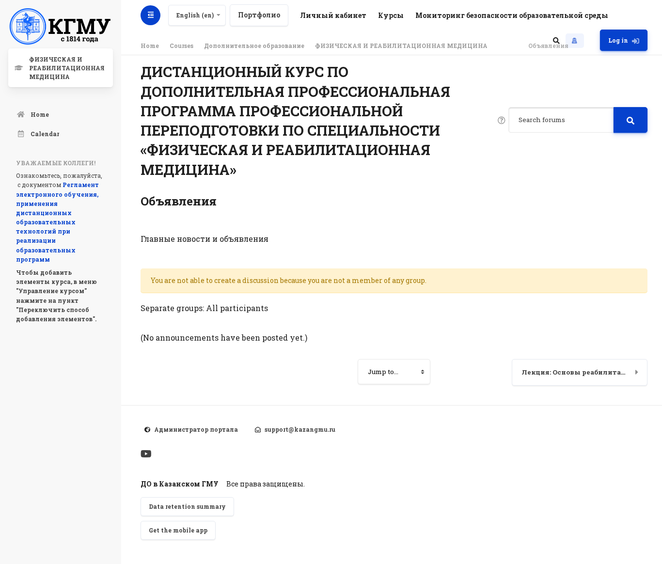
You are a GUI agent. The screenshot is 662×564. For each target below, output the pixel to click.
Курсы (391, 15)
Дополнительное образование (254, 45)
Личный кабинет (333, 15)
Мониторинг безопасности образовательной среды (511, 15)
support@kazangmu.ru (300, 429)
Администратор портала (196, 429)
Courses (181, 45)
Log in (618, 40)
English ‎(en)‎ (195, 15)
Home (150, 45)
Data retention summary (187, 506)
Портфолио (259, 14)
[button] (556, 40)
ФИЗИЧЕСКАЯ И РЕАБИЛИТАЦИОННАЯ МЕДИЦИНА (401, 45)
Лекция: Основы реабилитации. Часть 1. (584, 372)
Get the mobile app (178, 530)
